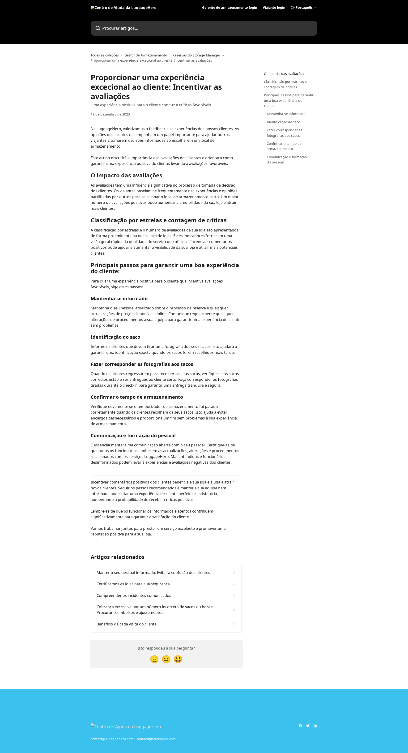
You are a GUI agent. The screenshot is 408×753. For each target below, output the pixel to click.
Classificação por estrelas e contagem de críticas (285, 84)
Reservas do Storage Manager (196, 55)
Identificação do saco (283, 122)
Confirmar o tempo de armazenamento (284, 146)
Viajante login (274, 7)
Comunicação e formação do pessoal (287, 159)
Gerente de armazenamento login (229, 7)
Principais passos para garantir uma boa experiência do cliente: (289, 100)
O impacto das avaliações (284, 73)
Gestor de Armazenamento (145, 55)
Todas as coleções (105, 55)
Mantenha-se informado (286, 113)
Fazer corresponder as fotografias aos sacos (284, 132)
